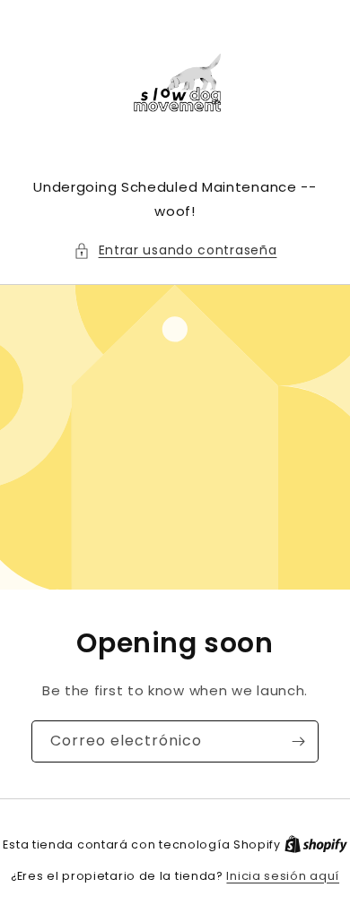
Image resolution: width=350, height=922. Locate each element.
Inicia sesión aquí (282, 875)
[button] (175, 250)
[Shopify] (315, 844)
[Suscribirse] (298, 741)
